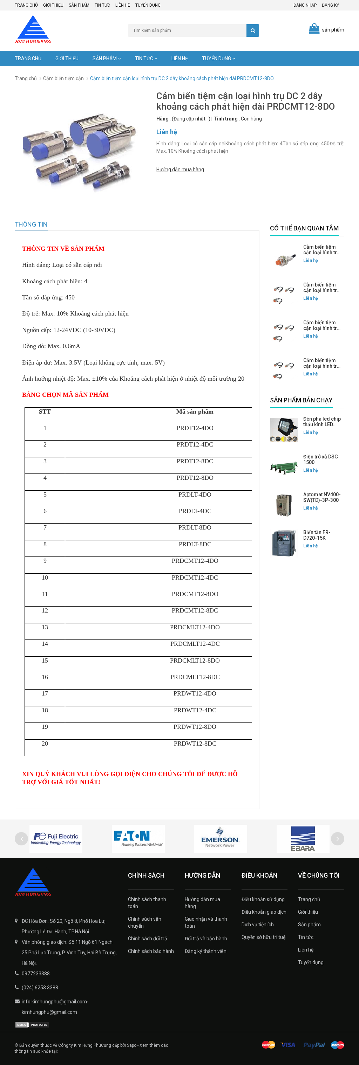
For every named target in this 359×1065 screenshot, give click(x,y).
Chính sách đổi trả (147, 938)
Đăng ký (330, 5)
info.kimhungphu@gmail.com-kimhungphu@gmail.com (55, 1007)
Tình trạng (226, 119)
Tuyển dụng (148, 5)
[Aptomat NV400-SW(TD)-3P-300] (284, 506)
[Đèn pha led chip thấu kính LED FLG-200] (284, 430)
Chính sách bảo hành (151, 951)
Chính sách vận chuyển (144, 922)
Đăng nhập (305, 5)
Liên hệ (122, 5)
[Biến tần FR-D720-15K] (284, 544)
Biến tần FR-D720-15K (317, 535)
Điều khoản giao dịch (264, 912)
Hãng (162, 119)
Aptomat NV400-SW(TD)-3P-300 (322, 497)
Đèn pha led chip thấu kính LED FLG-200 (322, 424)
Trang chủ (26, 5)
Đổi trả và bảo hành (206, 938)
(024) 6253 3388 (40, 987)
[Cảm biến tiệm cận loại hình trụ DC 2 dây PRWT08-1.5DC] (284, 372)
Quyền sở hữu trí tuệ (263, 937)
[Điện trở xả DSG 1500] (284, 468)
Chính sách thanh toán (147, 903)
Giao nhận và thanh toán (206, 922)
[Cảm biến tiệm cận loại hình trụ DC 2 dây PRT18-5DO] (284, 258)
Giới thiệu (53, 5)
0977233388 (36, 973)
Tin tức (102, 5)
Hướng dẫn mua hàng (180, 169)
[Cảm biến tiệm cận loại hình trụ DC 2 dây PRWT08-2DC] (284, 296)
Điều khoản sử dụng (263, 899)
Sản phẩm (79, 5)
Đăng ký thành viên (205, 951)
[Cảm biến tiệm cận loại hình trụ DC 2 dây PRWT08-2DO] (284, 334)
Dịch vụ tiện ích (258, 924)
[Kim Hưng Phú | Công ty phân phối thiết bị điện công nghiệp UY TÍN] (66, 882)
